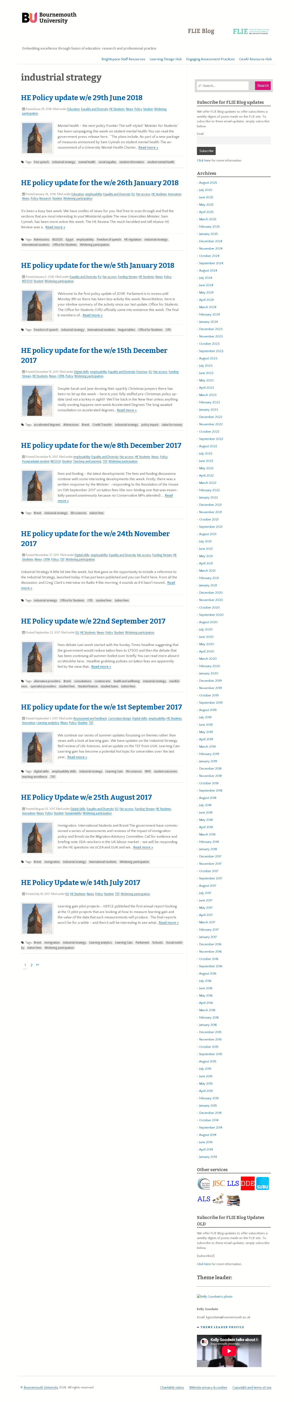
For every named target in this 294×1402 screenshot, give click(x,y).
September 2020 (211, 615)
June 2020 (206, 637)
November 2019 (210, 688)
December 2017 (210, 856)
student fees (103, 600)
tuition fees (97, 513)
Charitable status (172, 1387)
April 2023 (206, 388)
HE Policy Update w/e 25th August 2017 (86, 797)
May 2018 (206, 820)
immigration (52, 861)
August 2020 (208, 622)
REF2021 (27, 281)
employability (93, 194)
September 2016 (210, 966)
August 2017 (207, 886)
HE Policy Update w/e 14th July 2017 (80, 882)
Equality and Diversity (94, 109)
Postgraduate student (35, 461)
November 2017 (210, 864)
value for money (172, 424)
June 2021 (205, 549)
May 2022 (206, 468)
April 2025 (206, 212)
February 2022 (209, 490)
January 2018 (208, 849)
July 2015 (205, 1069)
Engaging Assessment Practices (210, 59)
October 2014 (208, 1120)
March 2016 (207, 1010)
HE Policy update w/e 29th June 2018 (81, 97)
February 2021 (209, 578)
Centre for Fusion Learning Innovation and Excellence (229, 35)
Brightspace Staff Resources (123, 59)
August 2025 (208, 183)
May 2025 (206, 204)
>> (37, 964)
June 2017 (205, 900)
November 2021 (210, 512)
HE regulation (132, 239)
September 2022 (211, 439)
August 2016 (207, 973)
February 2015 (209, 1098)
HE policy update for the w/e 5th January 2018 (97, 265)
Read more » (148, 147)
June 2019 (206, 725)
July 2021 (205, 541)
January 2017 (208, 937)
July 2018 (205, 805)
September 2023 (211, 351)
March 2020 (208, 659)
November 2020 (211, 600)
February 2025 (209, 226)
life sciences (78, 513)
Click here (204, 160)
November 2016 (210, 951)
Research (45, 198)
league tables (126, 329)
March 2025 (207, 219)
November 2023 (211, 336)
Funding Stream (128, 276)
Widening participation (77, 198)
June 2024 (206, 285)
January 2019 (208, 761)
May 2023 (206, 380)
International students (35, 244)
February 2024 (209, 314)
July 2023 (205, 366)
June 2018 (205, 812)
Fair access (143, 194)
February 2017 (209, 930)
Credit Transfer (102, 424)
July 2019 (205, 717)
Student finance (87, 686)
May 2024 (206, 292)
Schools (157, 942)
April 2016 (206, 1003)
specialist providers (43, 686)
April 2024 (206, 300)
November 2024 (211, 248)
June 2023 (206, 373)
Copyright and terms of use (251, 1387)
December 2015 (210, 1032)
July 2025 (205, 190)
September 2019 (211, 703)
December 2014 (210, 1113)
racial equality (107, 162)
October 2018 (208, 783)
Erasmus (141, 371)
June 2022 (206, 461)
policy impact (149, 424)
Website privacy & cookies (208, 1387)
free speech (41, 162)
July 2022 (205, 453)
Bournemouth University (49, 18)
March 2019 (207, 746)
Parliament (142, 942)
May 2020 (206, 644)
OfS (168, 329)
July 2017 (205, 893)
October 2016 (208, 959)
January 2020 (208, 673)
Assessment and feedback (90, 718)
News (129, 109)
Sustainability (73, 813)
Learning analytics (48, 722)
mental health (87, 162)
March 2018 (207, 834)
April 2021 (206, 563)
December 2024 (210, 241)
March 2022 (207, 483)
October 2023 (209, 344)
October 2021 (208, 519)
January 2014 (208, 1157)
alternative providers (47, 681)
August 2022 (208, 446)
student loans (109, 686)
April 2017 (206, 915)
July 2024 (205, 278)
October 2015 (208, 1047)
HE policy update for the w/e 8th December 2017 (101, 445)
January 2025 (208, 234)
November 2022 (211, 424)
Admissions (41, 239)
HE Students (117, 109)
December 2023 (211, 329)
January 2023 (208, 409)
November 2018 (210, 776)
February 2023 (209, 402)
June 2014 (205, 1142)
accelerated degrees (47, 424)
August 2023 (208, 358)
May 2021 (206, 556)
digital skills (41, 771)
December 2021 (210, 505)
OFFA (61, 376)
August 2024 (208, 270)
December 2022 (210, 417)
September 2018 (210, 790)
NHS (148, 771)
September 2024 (211, 263)
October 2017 (208, 871)
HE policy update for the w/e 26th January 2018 (100, 183)
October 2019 (209, 695)
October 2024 (209, 256)
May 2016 (206, 995)
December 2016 (210, 944)
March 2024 (207, 307)
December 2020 (211, 593)
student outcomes (165, 771)
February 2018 (209, 842)
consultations (82, 681)
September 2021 (210, 527)
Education (73, 109)
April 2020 (206, 651)
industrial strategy (63, 162)
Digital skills (81, 371)
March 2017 (207, 922)
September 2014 (210, 1127)
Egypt (69, 239)
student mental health (160, 162)
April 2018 (206, 827)
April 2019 (206, 739)
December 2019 (210, 681)
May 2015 (206, 1083)
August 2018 (207, 798)
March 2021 (207, 571)
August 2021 (207, 534)
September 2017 (210, 878)
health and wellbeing (127, 681)
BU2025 (57, 239)
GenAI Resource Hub (255, 59)
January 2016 (208, 1025)
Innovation (174, 194)
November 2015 (210, 1039)
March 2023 (208, 395)
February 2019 (209, 754)
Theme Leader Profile (222, 1327)
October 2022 (209, 431)
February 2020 (209, 666)
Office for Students (65, 244)
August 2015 (207, 1061)
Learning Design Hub (166, 59)
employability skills (64, 771)
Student (148, 109)
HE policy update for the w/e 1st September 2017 (101, 707)
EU (133, 194)
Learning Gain (114, 771)
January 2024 (208, 322)
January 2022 (208, 497)
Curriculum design (119, 718)
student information (131, 162)
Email (200, 134)
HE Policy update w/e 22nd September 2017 (93, 621)
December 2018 (210, 768)
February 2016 (209, 1017)
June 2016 (205, 988)
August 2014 (207, 1135)
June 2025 (206, 197)
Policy (138, 109)
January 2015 (208, 1105)
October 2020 (209, 607)
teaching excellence (34, 776)
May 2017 (206, 908)
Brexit (85, 424)
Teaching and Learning (87, 461)
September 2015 (210, 1054)
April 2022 (206, 475)
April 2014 (206, 1149)
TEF (105, 461)
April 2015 (206, 1091)
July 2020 (206, 629)
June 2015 (205, 1076)
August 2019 (208, 710)
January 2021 (208, 585)
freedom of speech (109, 239)
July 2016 (205, 981)
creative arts (102, 681)
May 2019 (206, 732)
